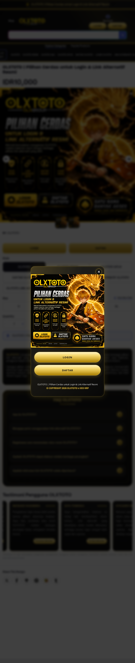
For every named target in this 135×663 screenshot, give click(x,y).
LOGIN (67, 357)
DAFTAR (67, 370)
